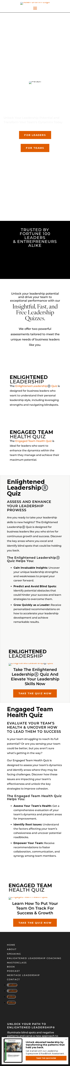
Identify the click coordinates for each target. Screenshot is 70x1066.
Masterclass (17, 962)
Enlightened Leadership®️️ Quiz (36, 386)
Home (11, 944)
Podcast (13, 971)
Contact (13, 979)
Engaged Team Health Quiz (33, 441)
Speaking (14, 953)
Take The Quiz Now (35, 693)
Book (11, 966)
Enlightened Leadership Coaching (34, 958)
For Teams (35, 147)
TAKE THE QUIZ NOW (46, 1058)
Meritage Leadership (23, 975)
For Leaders (35, 135)
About (12, 949)
